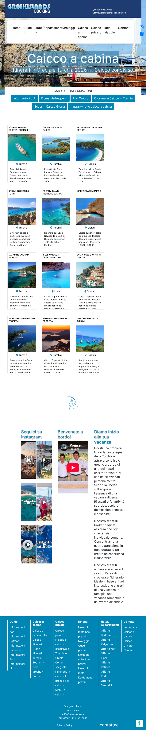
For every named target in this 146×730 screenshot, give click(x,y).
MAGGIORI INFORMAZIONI (73, 91)
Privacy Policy (64, 725)
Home (16, 28)
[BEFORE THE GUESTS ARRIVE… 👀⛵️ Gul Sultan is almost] (44, 460)
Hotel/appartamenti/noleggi (55, 28)
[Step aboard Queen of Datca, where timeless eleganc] (44, 502)
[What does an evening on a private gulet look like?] (28, 460)
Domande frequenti (54, 98)
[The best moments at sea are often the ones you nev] (44, 544)
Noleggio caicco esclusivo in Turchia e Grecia (62, 648)
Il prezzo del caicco (62, 680)
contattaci (109, 724)
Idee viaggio (109, 30)
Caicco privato (96, 30)
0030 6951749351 (104, 9)
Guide (27, 28)
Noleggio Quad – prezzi (83, 645)
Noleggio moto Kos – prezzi (85, 632)
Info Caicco (80, 98)
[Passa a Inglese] (137, 33)
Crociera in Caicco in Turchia (113, 98)
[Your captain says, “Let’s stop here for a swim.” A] (28, 502)
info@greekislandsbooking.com (111, 12)
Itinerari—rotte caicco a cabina (91, 106)
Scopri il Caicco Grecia (49, 106)
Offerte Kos (108, 648)
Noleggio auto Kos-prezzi (84, 659)
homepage (130, 627)
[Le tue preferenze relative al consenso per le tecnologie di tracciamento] (139, 723)
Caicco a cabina (83, 32)
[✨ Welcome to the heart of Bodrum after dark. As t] (28, 544)
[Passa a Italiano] (137, 28)
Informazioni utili (24, 98)
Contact (124, 28)
